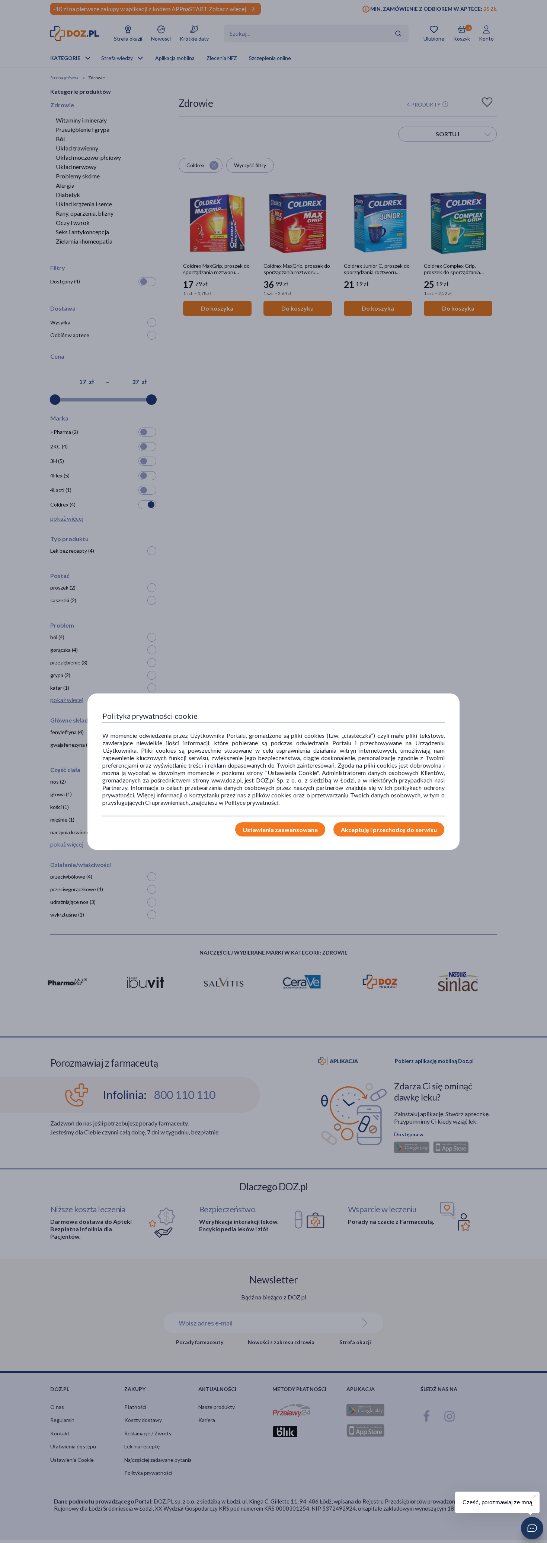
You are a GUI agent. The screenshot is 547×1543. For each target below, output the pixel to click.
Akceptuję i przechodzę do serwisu (389, 829)
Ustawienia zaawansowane (280, 829)
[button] (532, 1528)
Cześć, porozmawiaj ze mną (497, 1502)
